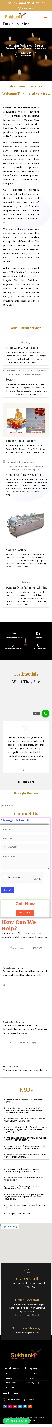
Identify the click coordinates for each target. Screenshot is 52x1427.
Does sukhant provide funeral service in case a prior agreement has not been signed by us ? (25, 1129)
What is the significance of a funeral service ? (23, 1101)
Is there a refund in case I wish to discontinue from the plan (22, 1187)
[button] (45, 16)
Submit (7, 890)
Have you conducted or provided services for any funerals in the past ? (23, 1170)
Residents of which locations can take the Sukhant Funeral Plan (24, 1120)
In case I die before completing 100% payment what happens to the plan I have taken (24, 1196)
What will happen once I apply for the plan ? (24, 1206)
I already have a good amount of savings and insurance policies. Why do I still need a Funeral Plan (24, 1110)
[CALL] (45, 713)
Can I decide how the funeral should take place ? (23, 1178)
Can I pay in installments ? (20, 1213)
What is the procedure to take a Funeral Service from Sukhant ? (25, 1155)
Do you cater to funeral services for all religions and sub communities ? (24, 1147)
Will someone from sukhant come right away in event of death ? (25, 1139)
